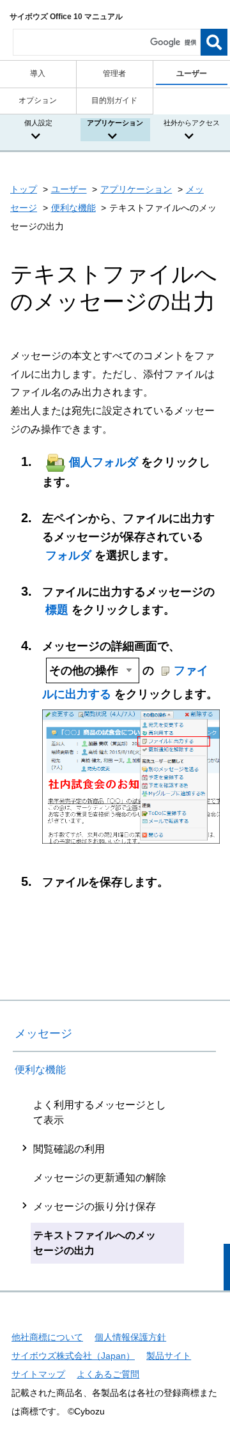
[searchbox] (107, 42)
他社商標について (47, 1337)
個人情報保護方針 (130, 1337)
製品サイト (168, 1356)
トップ (23, 189)
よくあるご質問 (108, 1374)
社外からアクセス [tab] (192, 123)
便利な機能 (73, 208)
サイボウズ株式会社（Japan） (73, 1356)
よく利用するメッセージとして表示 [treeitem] (99, 1112)
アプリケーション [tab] (115, 123)
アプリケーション (136, 189)
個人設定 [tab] (38, 123)
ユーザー (69, 189)
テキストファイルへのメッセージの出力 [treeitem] (94, 1243)
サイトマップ (38, 1374)
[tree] (114, 1177)
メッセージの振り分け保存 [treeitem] (94, 1206)
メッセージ (43, 1033)
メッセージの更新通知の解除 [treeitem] (99, 1177)
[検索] (214, 42)
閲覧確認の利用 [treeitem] (69, 1148)
